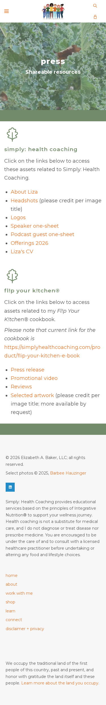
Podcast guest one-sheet (42, 234)
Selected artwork (32, 395)
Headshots (24, 201)
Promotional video (34, 378)
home (12, 575)
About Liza (24, 192)
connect (14, 619)
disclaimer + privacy (25, 628)
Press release (27, 370)
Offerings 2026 (29, 243)
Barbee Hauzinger (68, 473)
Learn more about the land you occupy (59, 683)
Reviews (21, 387)
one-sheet (45, 226)
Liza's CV (22, 252)
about (11, 584)
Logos (18, 217)
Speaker (21, 226)
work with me (19, 593)
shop (10, 602)
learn (10, 611)
